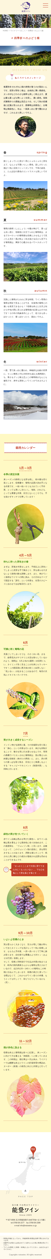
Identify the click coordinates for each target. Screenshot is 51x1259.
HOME (5, 31)
